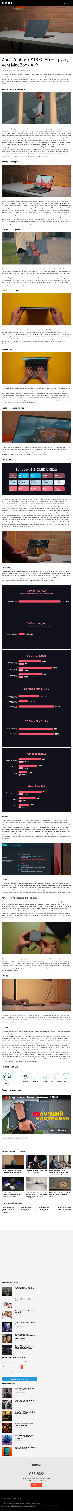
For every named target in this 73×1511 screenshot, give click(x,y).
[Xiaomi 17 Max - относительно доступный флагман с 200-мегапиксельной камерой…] (7, 1350)
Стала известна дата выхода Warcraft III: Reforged (24, 1424)
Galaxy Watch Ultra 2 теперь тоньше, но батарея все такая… (25, 1287)
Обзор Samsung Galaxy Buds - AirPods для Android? (24, 1389)
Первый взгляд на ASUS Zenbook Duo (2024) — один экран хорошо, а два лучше (58, 1172)
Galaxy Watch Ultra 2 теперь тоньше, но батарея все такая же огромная (8, 1210)
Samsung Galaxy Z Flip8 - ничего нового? (25, 1299)
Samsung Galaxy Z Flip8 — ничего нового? (27, 1209)
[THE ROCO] (7, 3)
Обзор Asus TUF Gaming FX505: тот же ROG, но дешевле (26, 1412)
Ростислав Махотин (25, 70)
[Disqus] (36, 1256)
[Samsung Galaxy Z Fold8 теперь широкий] (7, 1315)
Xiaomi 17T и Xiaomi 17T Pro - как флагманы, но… (25, 1323)
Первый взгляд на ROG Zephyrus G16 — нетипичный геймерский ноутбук (11, 1194)
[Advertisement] (36, 1219)
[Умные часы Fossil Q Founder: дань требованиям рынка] (7, 1404)
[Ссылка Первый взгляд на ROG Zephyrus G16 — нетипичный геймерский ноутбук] (13, 1184)
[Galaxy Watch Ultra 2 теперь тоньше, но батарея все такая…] (7, 1291)
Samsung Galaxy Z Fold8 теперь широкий (45, 1209)
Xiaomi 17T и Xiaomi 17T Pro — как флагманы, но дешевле (64, 1209)
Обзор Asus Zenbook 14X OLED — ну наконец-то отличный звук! (59, 1194)
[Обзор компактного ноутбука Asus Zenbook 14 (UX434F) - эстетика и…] (7, 1440)
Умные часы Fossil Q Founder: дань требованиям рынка (24, 1400)
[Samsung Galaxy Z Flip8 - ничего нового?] (7, 1303)
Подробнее (36, 1484)
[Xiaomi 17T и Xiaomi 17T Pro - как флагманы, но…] (7, 1327)
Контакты (17, 1498)
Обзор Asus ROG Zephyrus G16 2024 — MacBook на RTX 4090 (12, 1171)
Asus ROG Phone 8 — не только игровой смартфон (36, 1171)
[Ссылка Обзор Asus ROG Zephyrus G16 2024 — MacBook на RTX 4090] (13, 1162)
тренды (24, 1138)
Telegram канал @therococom (19, 1379)
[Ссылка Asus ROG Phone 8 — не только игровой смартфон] (36, 1162)
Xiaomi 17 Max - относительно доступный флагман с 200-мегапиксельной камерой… (24, 1347)
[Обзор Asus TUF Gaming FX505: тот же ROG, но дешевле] (7, 1416)
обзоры (17, 1138)
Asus (4, 1138)
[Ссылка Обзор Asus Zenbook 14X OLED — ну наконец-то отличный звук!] (60, 1184)
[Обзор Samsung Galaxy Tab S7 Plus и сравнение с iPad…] (7, 1451)
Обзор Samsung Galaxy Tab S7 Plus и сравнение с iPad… (26, 1447)
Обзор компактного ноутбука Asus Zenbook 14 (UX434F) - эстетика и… (24, 1437)
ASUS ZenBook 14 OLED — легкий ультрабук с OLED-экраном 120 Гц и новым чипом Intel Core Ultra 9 (36, 1195)
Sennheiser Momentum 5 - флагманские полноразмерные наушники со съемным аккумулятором (25, 1336)
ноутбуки (10, 1138)
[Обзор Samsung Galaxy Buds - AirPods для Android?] (7, 1393)
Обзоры (5, 70)
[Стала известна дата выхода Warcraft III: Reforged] (7, 1428)
